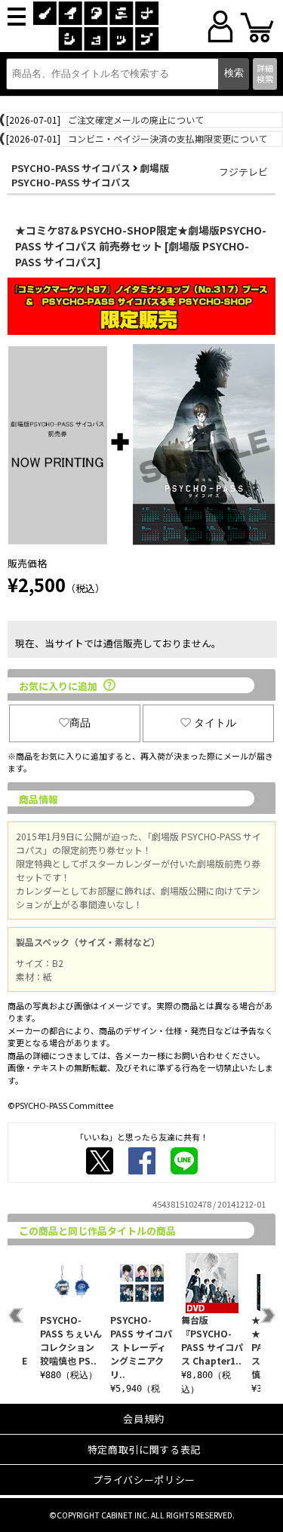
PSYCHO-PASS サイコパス (71, 168)
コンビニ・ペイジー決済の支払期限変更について (167, 138)
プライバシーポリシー (144, 1479)
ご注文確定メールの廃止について (136, 119)
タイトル (215, 723)
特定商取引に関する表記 (144, 1449)
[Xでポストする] (99, 1160)
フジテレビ (243, 171)
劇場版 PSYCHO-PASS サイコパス (90, 175)
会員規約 (144, 1418)
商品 (80, 723)
